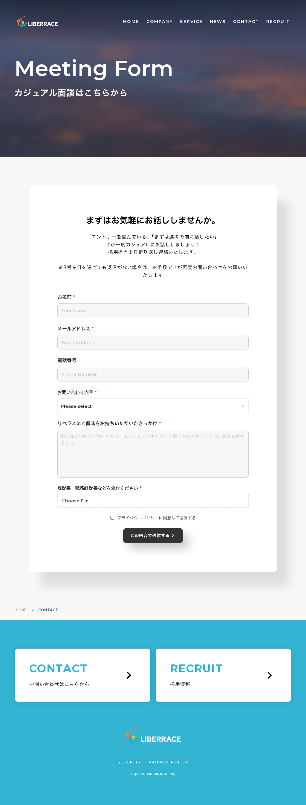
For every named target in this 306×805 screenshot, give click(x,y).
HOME (131, 21)
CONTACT (246, 21)
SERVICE (191, 21)
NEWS (218, 21)
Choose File (75, 501)
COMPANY (159, 21)
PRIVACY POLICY (169, 762)
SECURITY (129, 762)
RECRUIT (278, 21)
